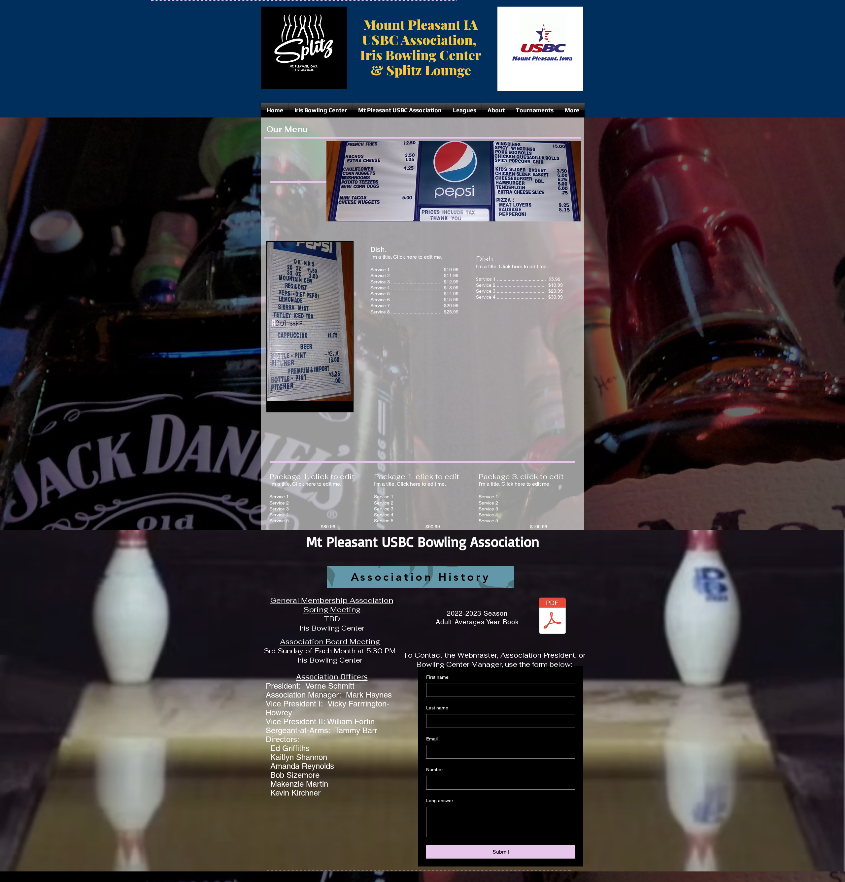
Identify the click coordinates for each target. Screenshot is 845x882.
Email (432, 738)
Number (434, 769)
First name (437, 677)
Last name (437, 707)
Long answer (439, 800)
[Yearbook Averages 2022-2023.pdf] (552, 617)
